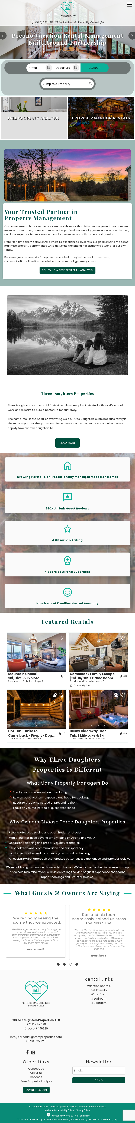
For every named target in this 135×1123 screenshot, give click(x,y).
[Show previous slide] (8, 652)
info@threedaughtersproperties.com (36, 1037)
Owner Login (36, 1090)
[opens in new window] (27, 1052)
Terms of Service (101, 1119)
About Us (36, 1073)
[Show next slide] (65, 652)
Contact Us (36, 1069)
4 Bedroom (99, 1003)
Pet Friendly (99, 990)
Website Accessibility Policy (59, 1110)
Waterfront (99, 994)
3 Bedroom (98, 999)
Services (36, 1077)
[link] (34, 118)
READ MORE (67, 443)
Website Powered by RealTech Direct (71, 1115)
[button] (129, 14)
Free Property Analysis (36, 1081)
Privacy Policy (83, 1110)
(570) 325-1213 (36, 1041)
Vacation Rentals (99, 986)
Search (95, 68)
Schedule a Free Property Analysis (67, 270)
